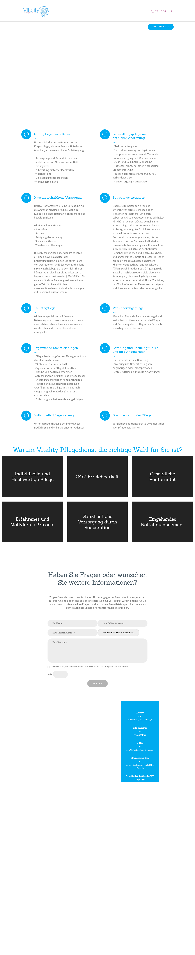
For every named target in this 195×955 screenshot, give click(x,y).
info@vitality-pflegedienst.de (139, 750)
